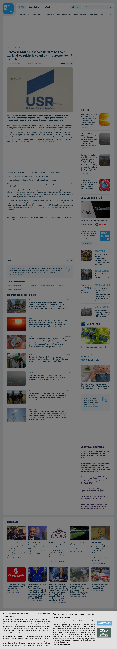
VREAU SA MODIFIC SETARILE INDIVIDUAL (103, 633)
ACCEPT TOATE (104, 623)
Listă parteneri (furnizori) (61, 644)
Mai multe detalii (16, 633)
